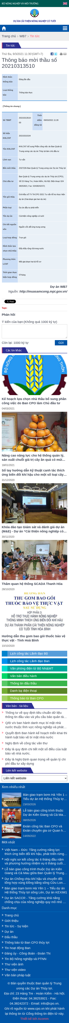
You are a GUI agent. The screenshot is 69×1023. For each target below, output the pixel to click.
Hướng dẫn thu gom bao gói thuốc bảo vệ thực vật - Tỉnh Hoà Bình (33, 638)
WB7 (22, 36)
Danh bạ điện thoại (23, 691)
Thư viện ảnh (14, 964)
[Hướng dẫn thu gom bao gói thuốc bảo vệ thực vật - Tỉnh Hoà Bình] (34, 612)
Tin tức (10, 45)
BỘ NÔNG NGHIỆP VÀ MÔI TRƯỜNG (20, 3)
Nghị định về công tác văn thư (26, 743)
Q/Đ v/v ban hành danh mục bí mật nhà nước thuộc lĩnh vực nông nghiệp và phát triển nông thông (34, 725)
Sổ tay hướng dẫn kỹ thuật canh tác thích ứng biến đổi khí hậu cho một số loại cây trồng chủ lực (33, 473)
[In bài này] (61, 54)
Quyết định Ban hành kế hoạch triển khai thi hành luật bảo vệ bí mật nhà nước (36, 735)
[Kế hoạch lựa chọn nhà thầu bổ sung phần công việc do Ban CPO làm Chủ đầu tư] (34, 375)
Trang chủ (9, 36)
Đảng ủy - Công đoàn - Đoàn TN (27, 953)
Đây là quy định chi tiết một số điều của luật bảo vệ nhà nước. (36, 751)
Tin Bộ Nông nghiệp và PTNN (25, 959)
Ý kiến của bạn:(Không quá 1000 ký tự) (29, 322)
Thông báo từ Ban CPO (27, 698)
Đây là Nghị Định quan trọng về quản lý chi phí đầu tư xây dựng (35, 761)
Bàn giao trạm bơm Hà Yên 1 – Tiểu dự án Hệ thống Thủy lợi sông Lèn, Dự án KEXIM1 (45, 797)
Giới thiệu (11, 921)
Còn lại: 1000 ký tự (15, 343)
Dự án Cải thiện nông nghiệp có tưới (34, 21)
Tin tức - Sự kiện (16, 926)
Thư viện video (15, 970)
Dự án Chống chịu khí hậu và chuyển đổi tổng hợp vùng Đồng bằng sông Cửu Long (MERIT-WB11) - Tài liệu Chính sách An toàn (34, 881)
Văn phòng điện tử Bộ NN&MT (31, 668)
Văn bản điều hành (23, 676)
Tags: (4, 308)
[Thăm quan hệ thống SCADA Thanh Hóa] (34, 560)
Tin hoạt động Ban (17, 948)
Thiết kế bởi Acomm (34, 1019)
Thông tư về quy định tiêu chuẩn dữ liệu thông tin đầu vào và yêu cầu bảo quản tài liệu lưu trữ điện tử (34, 715)
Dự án (9, 931)
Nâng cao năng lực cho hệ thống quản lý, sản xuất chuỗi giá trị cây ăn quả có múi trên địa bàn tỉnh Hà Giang (33, 458)
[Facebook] (52, 54)
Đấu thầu (11, 937)
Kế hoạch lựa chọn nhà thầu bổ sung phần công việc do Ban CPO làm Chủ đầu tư (34, 401)
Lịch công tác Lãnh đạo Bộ (29, 653)
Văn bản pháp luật (17, 975)
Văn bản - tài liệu (17, 706)
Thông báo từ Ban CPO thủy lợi (27, 942)
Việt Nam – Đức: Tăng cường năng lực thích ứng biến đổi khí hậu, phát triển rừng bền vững (34, 852)
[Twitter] (55, 54)
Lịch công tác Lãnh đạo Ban (30, 661)
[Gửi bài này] (65, 54)
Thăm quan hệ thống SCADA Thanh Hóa (32, 584)
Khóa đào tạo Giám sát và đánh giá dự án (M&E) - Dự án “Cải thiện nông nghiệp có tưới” (33, 529)
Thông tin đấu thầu (23, 683)
